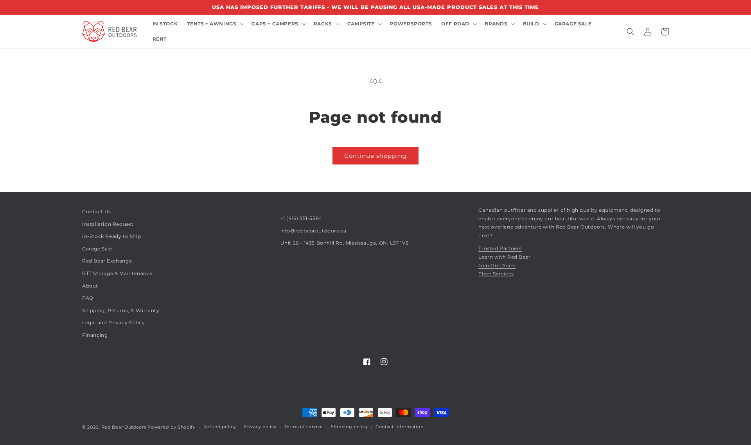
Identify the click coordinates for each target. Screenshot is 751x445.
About (90, 286)
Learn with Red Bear (504, 257)
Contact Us (96, 211)
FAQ (87, 298)
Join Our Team (497, 265)
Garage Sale (97, 249)
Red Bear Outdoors (123, 427)
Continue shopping (375, 155)
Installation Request (108, 224)
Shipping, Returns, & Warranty (120, 310)
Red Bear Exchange (107, 261)
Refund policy (219, 426)
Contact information (399, 426)
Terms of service (303, 426)
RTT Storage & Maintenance (117, 273)
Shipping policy (349, 426)
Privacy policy (260, 426)
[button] (214, 24)
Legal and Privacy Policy (113, 322)
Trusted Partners (500, 248)
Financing (95, 335)
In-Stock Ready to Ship (111, 236)
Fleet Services (496, 274)
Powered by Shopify (171, 427)
